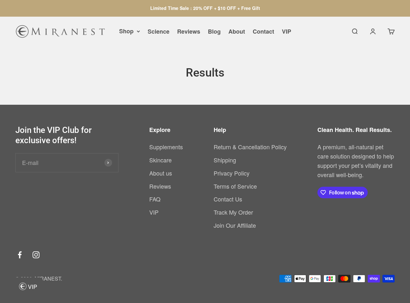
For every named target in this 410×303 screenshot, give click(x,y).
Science (158, 31)
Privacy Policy (232, 173)
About (236, 31)
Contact (263, 31)
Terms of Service (235, 186)
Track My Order (233, 212)
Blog (214, 31)
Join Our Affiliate (235, 225)
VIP (286, 31)
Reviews (188, 31)
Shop (126, 31)
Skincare (160, 160)
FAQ (154, 199)
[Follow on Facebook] (19, 254)
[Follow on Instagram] (36, 254)
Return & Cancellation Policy (250, 147)
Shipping (225, 160)
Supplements (166, 147)
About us (160, 173)
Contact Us (228, 199)
